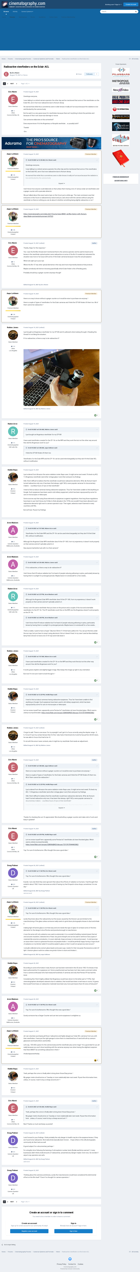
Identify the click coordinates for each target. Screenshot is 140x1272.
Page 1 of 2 (25, 83)
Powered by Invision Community (70, 1269)
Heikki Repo (13, 470)
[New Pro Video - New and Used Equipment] (121, 89)
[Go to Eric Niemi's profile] (6, 74)
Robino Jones (12, 327)
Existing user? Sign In (113, 4)
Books (33, 17)
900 (13, 489)
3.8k (13, 175)
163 (13, 346)
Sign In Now (73, 1231)
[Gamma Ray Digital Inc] (121, 117)
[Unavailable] (61, 377)
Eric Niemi (15, 73)
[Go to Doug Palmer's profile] (13, 873)
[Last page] (16, 83)
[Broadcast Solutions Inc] (121, 126)
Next (12, 83)
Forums (12, 17)
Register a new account (29, 1231)
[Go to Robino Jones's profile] (13, 335)
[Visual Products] (121, 99)
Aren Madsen (12, 523)
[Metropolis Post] (121, 82)
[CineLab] (121, 140)
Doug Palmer (12, 865)
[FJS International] (121, 109)
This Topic (127, 11)
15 (14, 111)
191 (13, 443)
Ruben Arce (12, 424)
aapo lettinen (49, 448)
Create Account (131, 4)
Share (79, 74)
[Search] (136, 11)
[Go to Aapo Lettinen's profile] (13, 161)
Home (4, 17)
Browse (6, 11)
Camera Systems (26, 11)
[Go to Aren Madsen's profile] (13, 530)
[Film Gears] (121, 72)
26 (14, 541)
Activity (15, 11)
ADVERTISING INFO (120, 180)
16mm (25, 75)
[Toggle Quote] (27, 160)
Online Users (53, 17)
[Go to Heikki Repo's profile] (13, 477)
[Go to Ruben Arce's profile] (13, 431)
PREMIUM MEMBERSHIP (121, 177)
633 (13, 884)
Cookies (80, 1264)
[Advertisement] (70, 35)
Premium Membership (68, 17)
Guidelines (42, 17)
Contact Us (72, 1264)
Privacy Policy (61, 1264)
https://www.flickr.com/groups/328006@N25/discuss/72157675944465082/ (67, 713)
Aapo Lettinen (12, 154)
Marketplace (23, 17)
